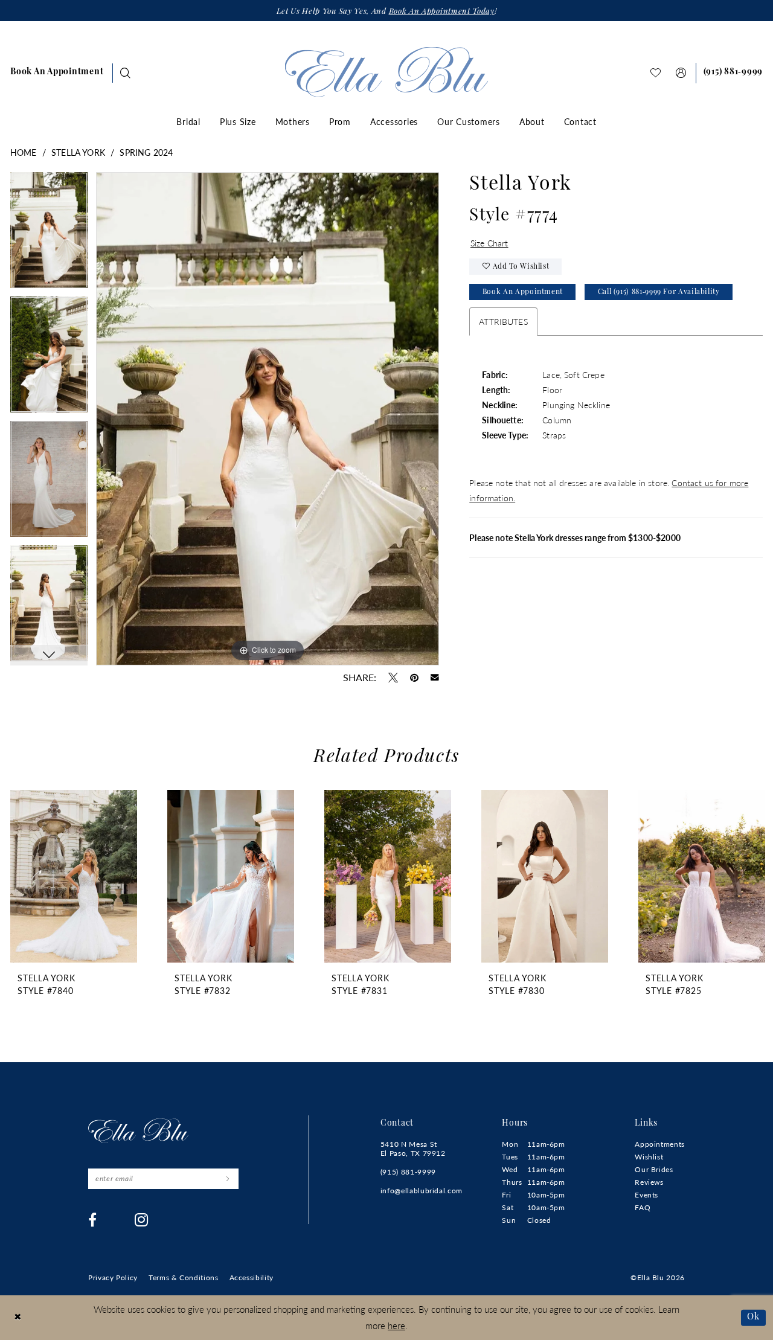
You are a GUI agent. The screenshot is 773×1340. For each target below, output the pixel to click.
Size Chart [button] (489, 243)
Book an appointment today (442, 12)
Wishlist (649, 1157)
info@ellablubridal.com (421, 1190)
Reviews (649, 1182)
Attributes (503, 321)
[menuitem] (57, 73)
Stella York (78, 152)
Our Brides (654, 1169)
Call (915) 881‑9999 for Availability (659, 292)
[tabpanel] (49, 234)
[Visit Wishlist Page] (656, 72)
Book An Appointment (523, 292)
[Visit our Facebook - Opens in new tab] (92, 1220)
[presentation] (73, 876)
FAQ (642, 1207)
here (396, 1325)
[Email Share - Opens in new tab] (435, 677)
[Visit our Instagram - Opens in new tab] (142, 1220)
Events (646, 1195)
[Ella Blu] (387, 71)
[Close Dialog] (17, 1318)
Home (23, 152)
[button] (681, 72)
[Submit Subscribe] (227, 1178)
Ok (753, 1317)
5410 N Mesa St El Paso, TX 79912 (413, 1148)
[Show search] (125, 72)
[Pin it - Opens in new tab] (414, 677)
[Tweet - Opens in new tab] (393, 677)
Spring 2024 (146, 152)
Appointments (660, 1144)
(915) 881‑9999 (408, 1172)
